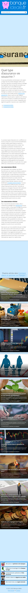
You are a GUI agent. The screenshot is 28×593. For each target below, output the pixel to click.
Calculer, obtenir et (16, 577)
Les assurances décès (8, 105)
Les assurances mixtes (8, 107)
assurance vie (19, 205)
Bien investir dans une (15, 582)
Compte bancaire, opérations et (15, 573)
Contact (18, 590)
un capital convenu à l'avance (14, 183)
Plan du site (11, 590)
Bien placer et (15, 563)
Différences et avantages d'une (15, 569)
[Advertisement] (14, 30)
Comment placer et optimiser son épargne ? (14, 274)
